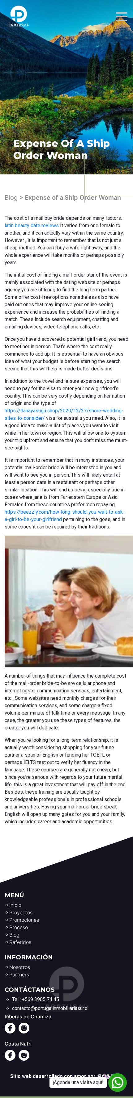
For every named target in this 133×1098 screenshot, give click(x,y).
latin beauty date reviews (32, 225)
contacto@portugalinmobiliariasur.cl (50, 1008)
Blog (11, 197)
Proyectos (20, 912)
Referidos (20, 942)
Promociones (24, 920)
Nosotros (19, 967)
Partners (19, 974)
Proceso (18, 927)
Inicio (15, 905)
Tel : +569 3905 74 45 (35, 999)
